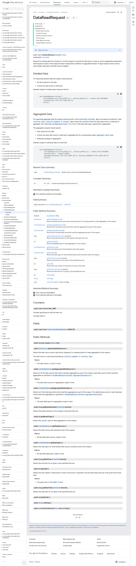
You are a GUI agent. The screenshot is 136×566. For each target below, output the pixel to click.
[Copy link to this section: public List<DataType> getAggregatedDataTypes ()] (74, 388)
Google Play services (53, 12)
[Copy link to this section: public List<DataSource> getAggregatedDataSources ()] (77, 369)
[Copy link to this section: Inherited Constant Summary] (62, 190)
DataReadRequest (56, 204)
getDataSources (52, 247)
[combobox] (101, 2)
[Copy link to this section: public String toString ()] (53, 503)
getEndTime (51, 258)
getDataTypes (51, 253)
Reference (57, 2)
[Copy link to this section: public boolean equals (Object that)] (62, 343)
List (35, 225)
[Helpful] (118, 12)
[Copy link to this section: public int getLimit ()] (51, 469)
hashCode (50, 275)
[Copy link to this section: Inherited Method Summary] (60, 288)
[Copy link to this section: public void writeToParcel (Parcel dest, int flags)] (72, 508)
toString (49, 278)
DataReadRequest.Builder (52, 172)
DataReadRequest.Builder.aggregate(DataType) (83, 394)
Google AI (100, 553)
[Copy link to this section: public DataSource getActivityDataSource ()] (69, 348)
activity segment (53, 122)
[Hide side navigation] (24, 562)
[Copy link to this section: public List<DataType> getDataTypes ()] (65, 443)
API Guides (33, 2)
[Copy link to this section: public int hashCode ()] (52, 497)
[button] (13, 14)
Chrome (63, 553)
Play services (16, 2)
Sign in (131, 2)
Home (35, 12)
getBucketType (51, 241)
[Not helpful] (121, 12)
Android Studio (101, 542)
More (84, 2)
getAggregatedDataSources (56, 225)
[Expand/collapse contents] (44, 24)
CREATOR (67, 204)
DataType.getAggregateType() (56, 124)
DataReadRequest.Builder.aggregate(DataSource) (72, 375)
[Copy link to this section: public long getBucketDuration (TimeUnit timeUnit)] (73, 407)
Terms (31, 562)
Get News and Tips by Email (37, 545)
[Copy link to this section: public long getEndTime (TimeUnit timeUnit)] (68, 459)
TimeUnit (62, 236)
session (66, 122)
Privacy (37, 562)
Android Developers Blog (37, 542)
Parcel (58, 282)
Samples (67, 2)
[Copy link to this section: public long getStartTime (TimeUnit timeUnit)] (69, 488)
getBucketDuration (53, 236)
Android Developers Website (72, 542)
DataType (40, 230)
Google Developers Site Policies (54, 527)
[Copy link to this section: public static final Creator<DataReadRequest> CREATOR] (77, 329)
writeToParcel (51, 282)
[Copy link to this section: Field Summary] (49, 200)
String (36, 278)
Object (64, 55)
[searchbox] (13, 8)
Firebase (72, 553)
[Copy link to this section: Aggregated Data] (54, 114)
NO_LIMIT (47, 183)
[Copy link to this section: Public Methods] (52, 337)
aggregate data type (105, 135)
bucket (56, 243)
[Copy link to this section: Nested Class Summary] (57, 167)
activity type (39, 122)
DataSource (37, 219)
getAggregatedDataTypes (55, 230)
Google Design (67, 545)
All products (111, 553)
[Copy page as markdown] (74, 18)
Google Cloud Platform (86, 553)
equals (49, 216)
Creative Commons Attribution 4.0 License (83, 525)
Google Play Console (103, 545)
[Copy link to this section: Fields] (42, 324)
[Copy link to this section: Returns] (42, 360)
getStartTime (51, 269)
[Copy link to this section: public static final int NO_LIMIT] (58, 308)
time (119, 119)
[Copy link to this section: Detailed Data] (50, 74)
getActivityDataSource (54, 219)
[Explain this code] (117, 93)
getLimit (49, 264)
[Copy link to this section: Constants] (46, 303)
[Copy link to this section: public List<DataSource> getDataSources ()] (68, 426)
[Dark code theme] (121, 93)
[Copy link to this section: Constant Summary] (53, 179)
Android (54, 553)
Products (41, 12)
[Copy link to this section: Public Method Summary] (57, 211)
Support (76, 2)
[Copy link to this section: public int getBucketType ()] (56, 416)
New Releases (45, 2)
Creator (47, 204)
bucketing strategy (87, 119)
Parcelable (45, 57)
